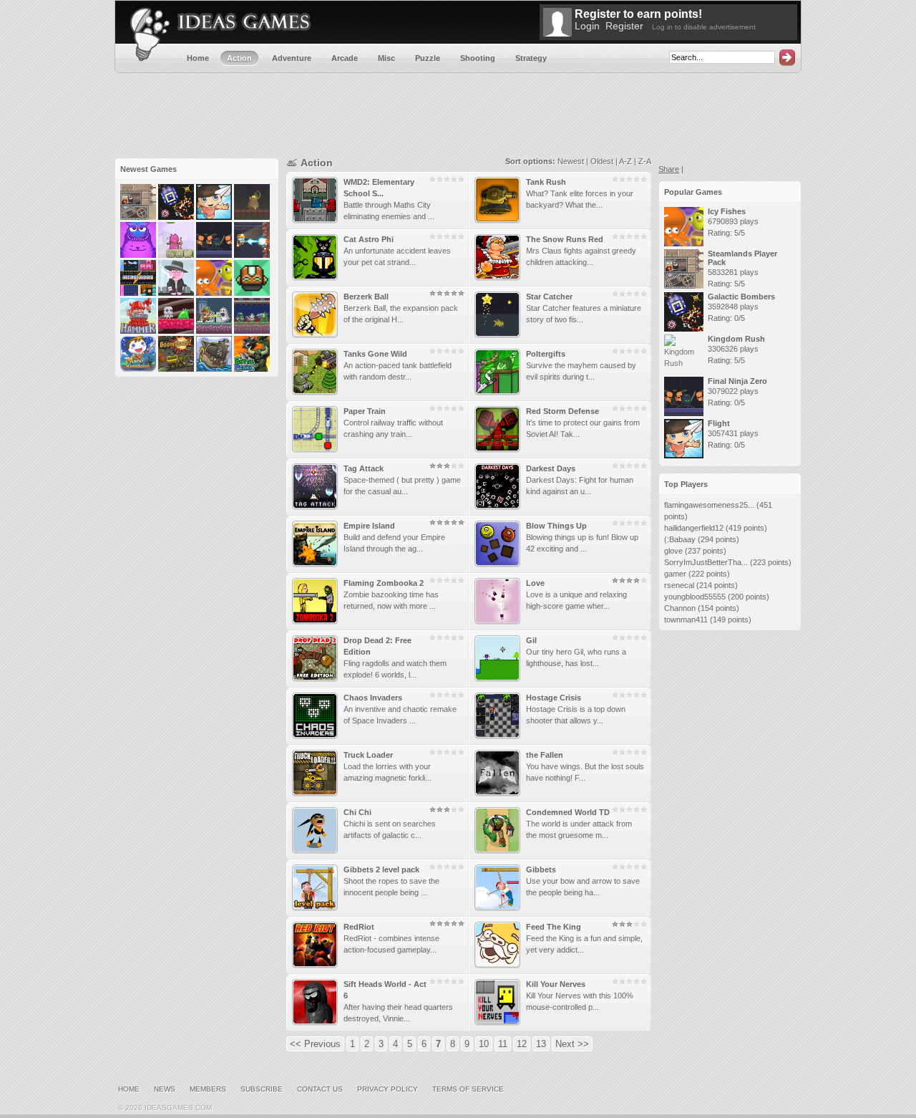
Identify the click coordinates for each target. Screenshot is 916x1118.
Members (208, 1089)
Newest (570, 161)
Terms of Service (468, 1089)
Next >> (572, 1044)
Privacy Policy (387, 1089)
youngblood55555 (695, 596)
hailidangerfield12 (693, 528)
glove (673, 550)
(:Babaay (680, 539)
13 (541, 1044)
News (164, 1089)
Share (668, 169)
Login (587, 26)
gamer (675, 573)
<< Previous (315, 1044)
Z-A (644, 161)
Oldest (601, 161)
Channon (680, 608)
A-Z (625, 161)
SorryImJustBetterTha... (706, 562)
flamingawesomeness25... (709, 505)
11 (502, 1044)
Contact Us (320, 1089)
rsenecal (679, 585)
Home (129, 1089)
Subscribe (261, 1089)
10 (484, 1044)
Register (624, 26)
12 (522, 1044)
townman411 (686, 619)
